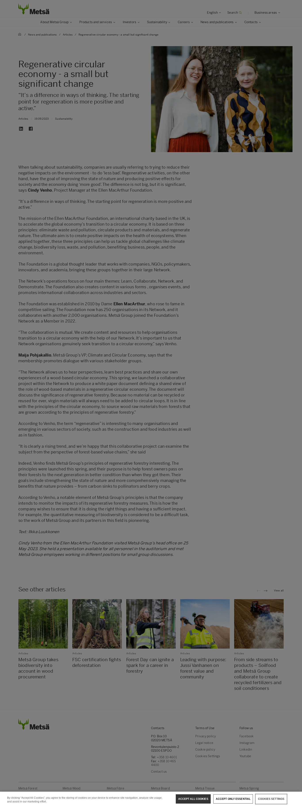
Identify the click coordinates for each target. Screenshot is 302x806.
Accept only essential (233, 798)
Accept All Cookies (193, 798)
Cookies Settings (271, 798)
